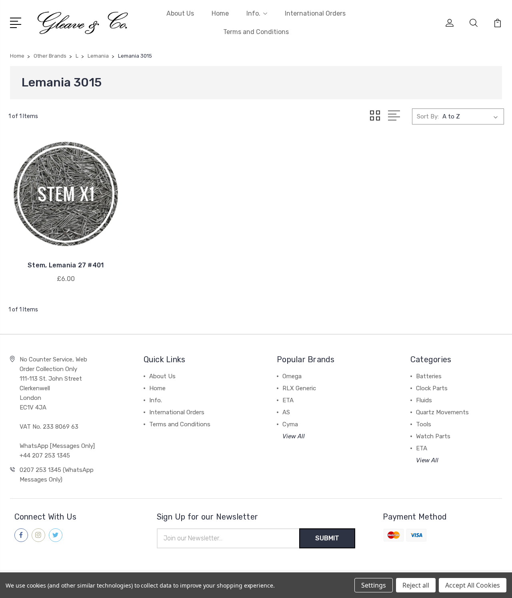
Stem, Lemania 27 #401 (66, 265)
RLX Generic (299, 388)
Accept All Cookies (472, 585)
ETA (288, 400)
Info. (253, 13)
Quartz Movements (442, 412)
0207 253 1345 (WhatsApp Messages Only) (57, 474)
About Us (180, 13)
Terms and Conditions (256, 32)
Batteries (429, 376)
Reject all (415, 585)
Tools (423, 424)
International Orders (315, 13)
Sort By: (428, 116)
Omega (292, 376)
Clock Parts (432, 388)
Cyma (290, 424)
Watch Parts (433, 436)
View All (293, 436)
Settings (373, 585)
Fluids (424, 400)
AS (286, 412)
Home (220, 13)
